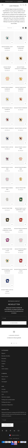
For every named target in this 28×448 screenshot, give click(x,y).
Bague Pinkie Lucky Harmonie (7, 47)
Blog (3, 366)
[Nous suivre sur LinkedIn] (14, 430)
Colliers (3, 363)
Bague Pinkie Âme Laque (7, 249)
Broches (4, 361)
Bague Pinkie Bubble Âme (21, 168)
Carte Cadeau (5, 368)
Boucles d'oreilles (6, 356)
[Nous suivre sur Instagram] (6, 430)
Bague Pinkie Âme (21, 187)
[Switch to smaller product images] (25, 27)
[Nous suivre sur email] (18, 430)
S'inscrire (14, 323)
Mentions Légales (6, 397)
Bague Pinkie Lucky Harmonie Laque (20, 209)
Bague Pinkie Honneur (20, 107)
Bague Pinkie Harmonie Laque (7, 229)
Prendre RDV (5, 392)
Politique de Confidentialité (8, 399)
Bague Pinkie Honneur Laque (20, 229)
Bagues (3, 353)
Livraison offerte (14, 335)
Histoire (3, 379)
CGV (3, 394)
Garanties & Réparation (7, 404)
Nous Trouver (5, 376)
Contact (3, 389)
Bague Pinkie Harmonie (20, 47)
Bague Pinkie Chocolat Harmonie (21, 67)
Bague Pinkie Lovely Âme (20, 147)
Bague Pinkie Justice (21, 128)
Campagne (4, 381)
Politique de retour (6, 402)
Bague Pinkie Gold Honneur (20, 88)
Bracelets (4, 358)
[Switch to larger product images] (23, 27)
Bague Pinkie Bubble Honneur (7, 88)
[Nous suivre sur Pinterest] (10, 430)
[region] (14, 335)
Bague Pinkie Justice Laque (7, 290)
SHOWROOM (20, 1)
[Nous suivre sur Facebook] (2, 430)
